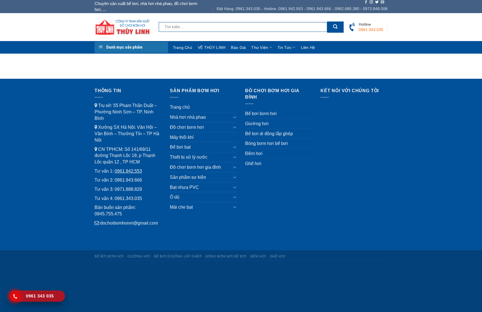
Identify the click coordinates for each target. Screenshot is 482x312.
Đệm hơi (253, 153)
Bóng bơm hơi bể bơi (266, 143)
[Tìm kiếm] (335, 27)
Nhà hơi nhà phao (188, 117)
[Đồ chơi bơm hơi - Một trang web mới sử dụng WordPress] (122, 27)
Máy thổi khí (182, 137)
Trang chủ (182, 47)
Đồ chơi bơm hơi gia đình (195, 167)
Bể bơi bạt (180, 146)
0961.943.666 (128, 179)
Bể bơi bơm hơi (261, 113)
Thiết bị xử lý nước (189, 156)
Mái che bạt (181, 206)
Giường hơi (257, 123)
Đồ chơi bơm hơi (187, 127)
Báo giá (238, 47)
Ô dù (174, 196)
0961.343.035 (128, 198)
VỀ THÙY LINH (211, 47)
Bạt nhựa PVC (184, 187)
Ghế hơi (253, 163)
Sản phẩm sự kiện (188, 177)
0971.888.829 (128, 189)
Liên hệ (308, 47)
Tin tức (284, 47)
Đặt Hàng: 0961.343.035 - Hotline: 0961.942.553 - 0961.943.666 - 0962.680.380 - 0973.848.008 (302, 8)
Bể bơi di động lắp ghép (269, 133)
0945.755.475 (108, 213)
